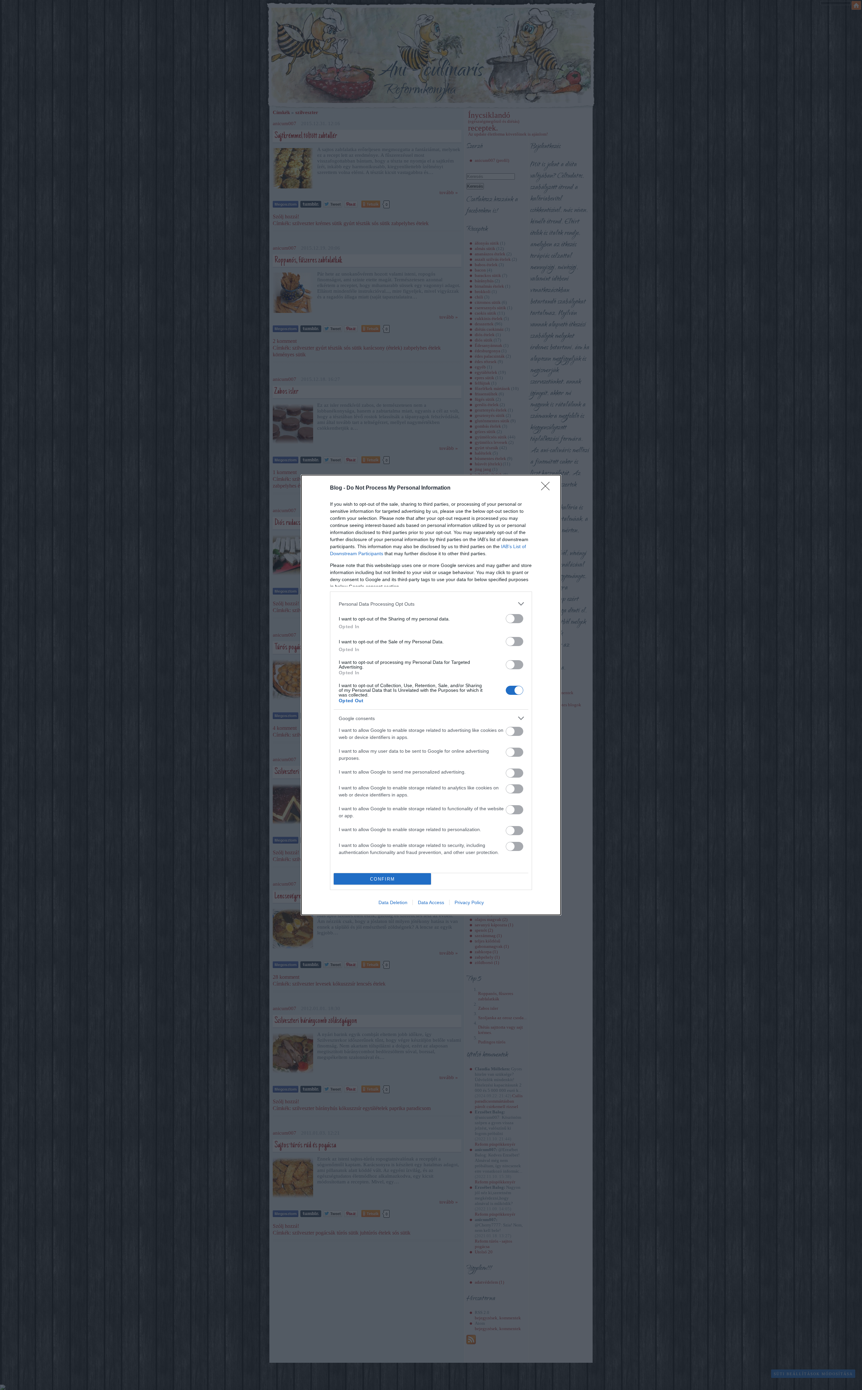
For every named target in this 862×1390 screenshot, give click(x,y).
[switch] (514, 618)
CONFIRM (382, 879)
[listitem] (431, 603)
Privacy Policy (469, 902)
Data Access (431, 902)
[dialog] (431, 695)
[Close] (547, 488)
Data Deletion (392, 902)
